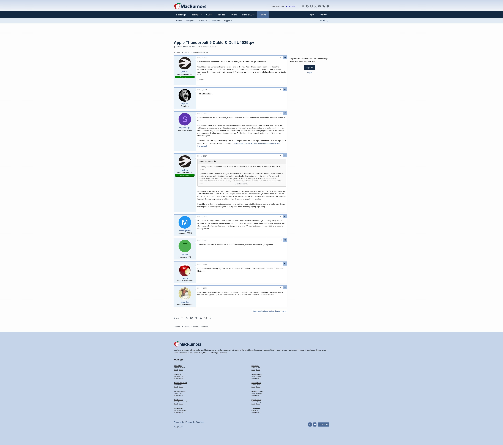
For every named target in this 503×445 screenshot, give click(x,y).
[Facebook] (307, 6)
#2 (285, 89)
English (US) (323, 424)
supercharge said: (206, 161)
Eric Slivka (255, 366)
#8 (285, 288)
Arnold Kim (178, 366)
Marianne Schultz (257, 391)
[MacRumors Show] (303, 6)
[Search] (324, 20)
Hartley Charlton (179, 391)
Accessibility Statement (195, 422)
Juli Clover (178, 374)
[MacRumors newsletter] (328, 6)
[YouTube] (319, 6)
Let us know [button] (290, 6)
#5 (285, 216)
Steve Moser (178, 408)
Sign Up (309, 67)
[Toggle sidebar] (327, 21)
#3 (285, 113)
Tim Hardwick (256, 383)
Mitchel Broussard (180, 383)
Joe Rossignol (256, 374)
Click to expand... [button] (241, 184)
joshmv (179, 47)
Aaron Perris (256, 408)
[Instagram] (311, 6)
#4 (285, 155)
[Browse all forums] (321, 20)
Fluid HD (181, 427)
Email (176, 370)
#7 (285, 264)
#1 (285, 57)
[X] (315, 6)
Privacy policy (179, 422)
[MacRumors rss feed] (323, 6)
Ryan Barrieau (256, 400)
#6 (285, 240)
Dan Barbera (178, 400)
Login (309, 73)
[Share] (281, 57)
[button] (194, 15)
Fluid (175, 427)
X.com (181, 370)
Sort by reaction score (207, 47)
